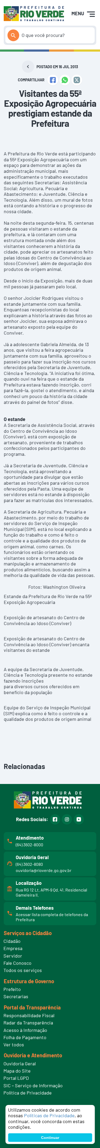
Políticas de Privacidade (49, 1115)
